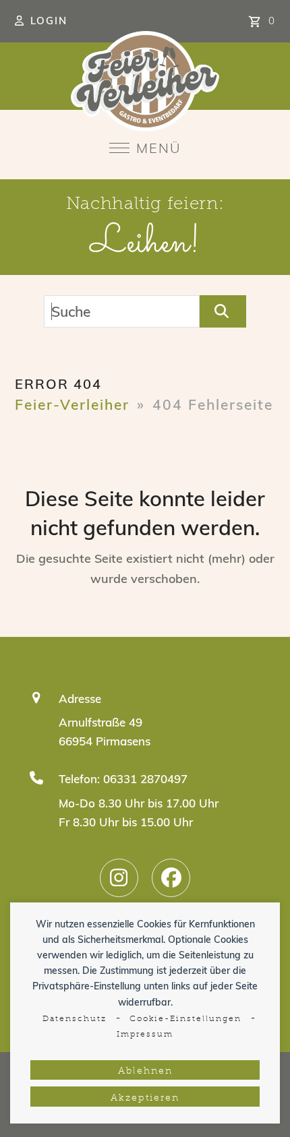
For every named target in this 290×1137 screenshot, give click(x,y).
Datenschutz (74, 1019)
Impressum (145, 1035)
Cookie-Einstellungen (185, 1019)
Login (48, 20)
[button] (145, 148)
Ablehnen (145, 1071)
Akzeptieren (145, 1098)
